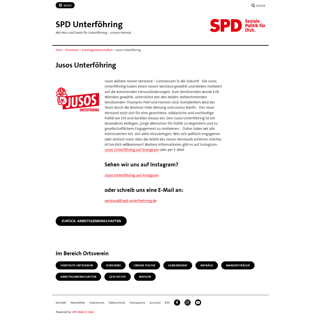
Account (155, 302)
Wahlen (145, 277)
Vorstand (113, 265)
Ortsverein (72, 50)
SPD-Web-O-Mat (83, 312)
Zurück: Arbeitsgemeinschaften (91, 220)
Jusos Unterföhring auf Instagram (132, 149)
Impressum (97, 302)
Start (59, 50)
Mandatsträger (238, 265)
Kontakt (61, 302)
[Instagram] (188, 302)
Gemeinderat (177, 265)
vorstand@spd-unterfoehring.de (131, 200)
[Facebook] (177, 302)
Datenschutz (117, 302)
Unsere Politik (144, 265)
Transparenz (137, 302)
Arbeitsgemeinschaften (97, 50)
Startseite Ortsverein (76, 265)
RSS (167, 302)
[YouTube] (198, 302)
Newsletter (78, 302)
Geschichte (117, 277)
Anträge (206, 265)
